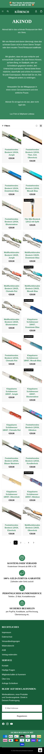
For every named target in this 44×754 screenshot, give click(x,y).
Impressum (6, 632)
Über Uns (6, 679)
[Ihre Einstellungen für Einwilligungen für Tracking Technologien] (40, 750)
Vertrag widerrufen (9, 655)
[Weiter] (33, 542)
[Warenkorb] (41, 11)
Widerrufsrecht (8, 646)
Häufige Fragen (8, 670)
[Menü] (2, 11)
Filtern (7, 126)
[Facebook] (3, 723)
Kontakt (5, 666)
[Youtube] (11, 723)
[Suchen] (7, 11)
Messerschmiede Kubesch (24, 751)
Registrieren (22, 716)
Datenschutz (7, 637)
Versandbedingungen (11, 641)
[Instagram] (7, 723)
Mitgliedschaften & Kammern (14, 675)
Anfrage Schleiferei (10, 683)
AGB (4, 650)
